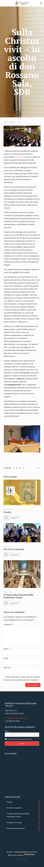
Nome (6, 649)
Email (6, 658)
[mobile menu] (41, 3)
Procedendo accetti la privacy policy (19, 739)
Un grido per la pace (14, 822)
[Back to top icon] (22, 846)
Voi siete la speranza (14, 549)
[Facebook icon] (19, 859)
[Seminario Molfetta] (22, 3)
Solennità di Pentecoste (15, 828)
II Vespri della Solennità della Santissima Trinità (18, 596)
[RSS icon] (25, 859)
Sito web (7, 667)
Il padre (7, 512)
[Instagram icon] (22, 859)
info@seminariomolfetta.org (16, 718)
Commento (8, 624)
